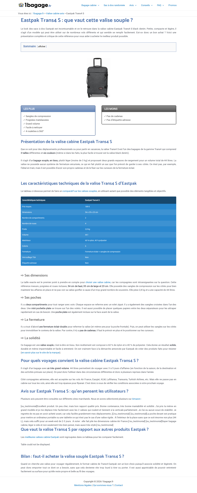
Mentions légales (83, 485)
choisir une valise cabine (98, 282)
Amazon (136, 398)
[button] (97, 5)
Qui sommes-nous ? (103, 485)
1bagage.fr (38, 13)
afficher (41, 46)
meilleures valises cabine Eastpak (42, 437)
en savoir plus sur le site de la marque (41, 352)
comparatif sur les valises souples (79, 191)
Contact (119, 485)
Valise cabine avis (55, 13)
